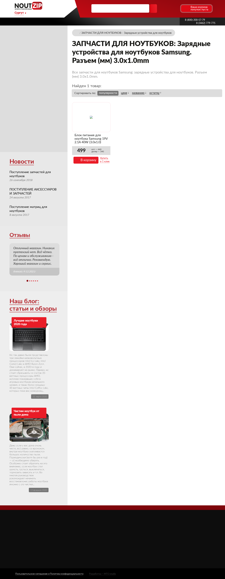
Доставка (98, 21)
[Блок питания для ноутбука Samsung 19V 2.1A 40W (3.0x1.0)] (91, 117)
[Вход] (170, 8)
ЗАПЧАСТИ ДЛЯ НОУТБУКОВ (140, 534)
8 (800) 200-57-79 (195, 20)
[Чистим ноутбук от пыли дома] (29, 428)
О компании (57, 21)
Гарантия (146, 21)
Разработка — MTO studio (102, 574)
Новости (21, 162)
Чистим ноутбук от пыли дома (26, 413)
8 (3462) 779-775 (205, 23)
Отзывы (19, 235)
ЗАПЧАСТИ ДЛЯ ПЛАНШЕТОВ (141, 539)
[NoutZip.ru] (28, 8)
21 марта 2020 (40, 397)
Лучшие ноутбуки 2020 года (26, 322)
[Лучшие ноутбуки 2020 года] (29, 337)
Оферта (86, 543)
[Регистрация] (177, 8)
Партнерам (79, 21)
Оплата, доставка (122, 21)
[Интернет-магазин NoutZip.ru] (77, 32)
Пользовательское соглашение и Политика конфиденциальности (49, 574)
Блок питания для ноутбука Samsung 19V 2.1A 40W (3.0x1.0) (91, 139)
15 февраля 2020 (38, 490)
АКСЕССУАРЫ (130, 529)
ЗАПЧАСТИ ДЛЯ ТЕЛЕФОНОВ (141, 544)
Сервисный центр (92, 553)
